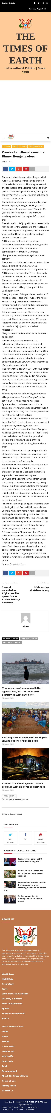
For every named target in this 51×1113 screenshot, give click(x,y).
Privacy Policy (9, 1086)
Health (5, 1018)
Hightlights (22, 146)
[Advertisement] (25, 107)
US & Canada (8, 1046)
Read (30, 146)
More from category (12, 642)
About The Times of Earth (15, 1076)
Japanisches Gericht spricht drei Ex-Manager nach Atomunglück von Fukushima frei (25, 886)
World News (38, 146)
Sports (5, 1008)
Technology (7, 984)
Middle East (8, 1051)
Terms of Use (8, 1081)
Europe (5, 1041)
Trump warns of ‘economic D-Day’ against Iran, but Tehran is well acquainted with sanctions (22, 691)
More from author (29, 639)
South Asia (7, 1061)
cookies (19, 1110)
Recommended (9, 1071)
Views (5, 1031)
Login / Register (9, 3)
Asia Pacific (7, 146)
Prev (6, 796)
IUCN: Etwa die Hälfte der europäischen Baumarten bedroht (30, 873)
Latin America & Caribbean (15, 994)
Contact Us (7, 1091)
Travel (5, 989)
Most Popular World (12, 1003)
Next (12, 796)
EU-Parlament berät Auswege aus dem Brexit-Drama (30, 898)
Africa (5, 1036)
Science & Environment (13, 1013)
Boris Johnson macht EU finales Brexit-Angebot (30, 860)
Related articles (10, 639)
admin (4, 161)
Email (14, 146)
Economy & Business (12, 999)
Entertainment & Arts (13, 1026)
